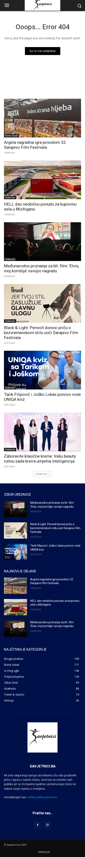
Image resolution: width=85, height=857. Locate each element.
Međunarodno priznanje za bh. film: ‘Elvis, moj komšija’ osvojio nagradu (41, 268)
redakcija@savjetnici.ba (42, 797)
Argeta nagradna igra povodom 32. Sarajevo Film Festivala (35, 145)
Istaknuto (10, 197)
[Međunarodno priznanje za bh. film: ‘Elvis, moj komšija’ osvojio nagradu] (42, 241)
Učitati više (41, 474)
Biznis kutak (11, 135)
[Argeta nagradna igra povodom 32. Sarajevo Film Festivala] (42, 118)
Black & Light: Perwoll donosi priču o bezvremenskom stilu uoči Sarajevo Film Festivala (41, 332)
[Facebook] (38, 825)
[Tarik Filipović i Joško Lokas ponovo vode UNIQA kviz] (42, 370)
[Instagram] (47, 825)
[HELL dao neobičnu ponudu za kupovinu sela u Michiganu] (42, 179)
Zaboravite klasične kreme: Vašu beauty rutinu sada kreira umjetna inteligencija (40, 459)
